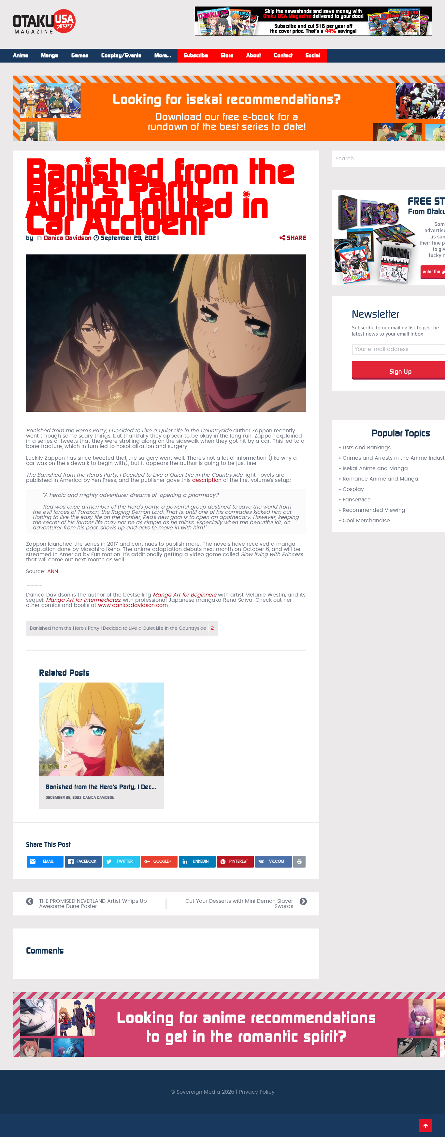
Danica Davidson (67, 238)
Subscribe (196, 56)
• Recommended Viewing (372, 510)
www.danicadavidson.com (133, 605)
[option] (101, 746)
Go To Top (425, 1125)
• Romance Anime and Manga (378, 479)
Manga (49, 56)
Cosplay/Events (121, 56)
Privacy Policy (257, 1092)
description (207, 480)
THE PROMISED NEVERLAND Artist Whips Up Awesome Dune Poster (93, 904)
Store (227, 56)
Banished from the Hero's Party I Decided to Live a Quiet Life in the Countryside (122, 628)
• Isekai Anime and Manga (373, 468)
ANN (52, 571)
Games (79, 56)
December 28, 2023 (63, 797)
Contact (283, 56)
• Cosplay (351, 489)
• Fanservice (355, 499)
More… (162, 56)
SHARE (295, 238)
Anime (20, 56)
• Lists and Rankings (365, 447)
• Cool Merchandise (364, 520)
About (253, 56)
